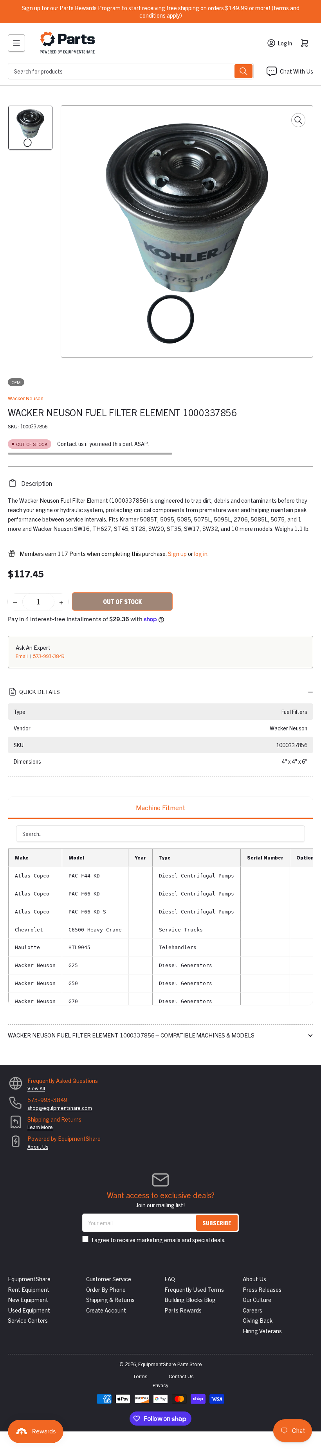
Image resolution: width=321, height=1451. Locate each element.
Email (22, 656)
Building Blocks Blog (190, 1299)
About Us (37, 1146)
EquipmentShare (29, 1278)
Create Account (106, 1310)
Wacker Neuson (25, 398)
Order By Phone (106, 1289)
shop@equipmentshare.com (59, 1107)
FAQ (169, 1278)
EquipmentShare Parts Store (170, 1364)
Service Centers (28, 1320)
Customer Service (108, 1278)
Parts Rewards (183, 1310)
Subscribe (216, 1222)
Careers (252, 1310)
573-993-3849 (48, 656)
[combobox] (131, 71)
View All (36, 1088)
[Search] (243, 71)
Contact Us (181, 1376)
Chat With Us (296, 71)
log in (200, 553)
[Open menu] (16, 43)
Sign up (177, 553)
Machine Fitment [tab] (160, 807)
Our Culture (257, 1299)
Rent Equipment (28, 1289)
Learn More (40, 1127)
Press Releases (262, 1289)
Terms (140, 1376)
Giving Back (257, 1320)
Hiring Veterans (262, 1330)
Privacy (160, 1385)
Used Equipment (29, 1310)
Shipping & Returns (110, 1299)
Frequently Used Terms (194, 1289)
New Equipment (28, 1299)
